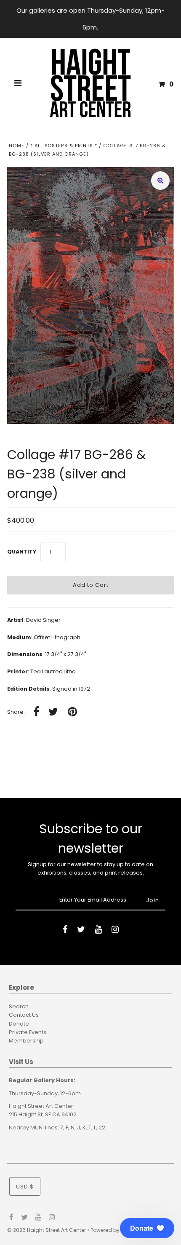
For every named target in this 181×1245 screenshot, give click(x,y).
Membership (26, 1040)
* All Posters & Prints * (63, 145)
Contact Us (24, 1014)
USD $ (25, 1186)
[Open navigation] (18, 84)
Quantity (21, 551)
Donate (19, 1023)
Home (16, 145)
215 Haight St (26, 1114)
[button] (147, 1228)
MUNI (37, 1127)
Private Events (27, 1032)
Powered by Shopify (115, 1230)
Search (19, 1006)
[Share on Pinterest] (72, 712)
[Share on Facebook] (36, 712)
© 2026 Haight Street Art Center (46, 1230)
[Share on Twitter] (53, 712)
